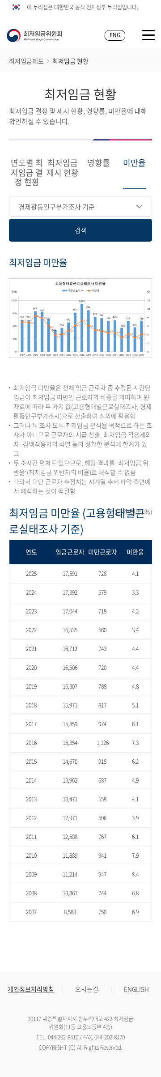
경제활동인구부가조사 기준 (56, 207)
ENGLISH (136, 988)
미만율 (134, 163)
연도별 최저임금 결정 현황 (27, 173)
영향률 (98, 163)
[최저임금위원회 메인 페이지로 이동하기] (34, 35)
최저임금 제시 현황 (63, 168)
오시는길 (86, 988)
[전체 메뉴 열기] (148, 35)
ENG (115, 35)
